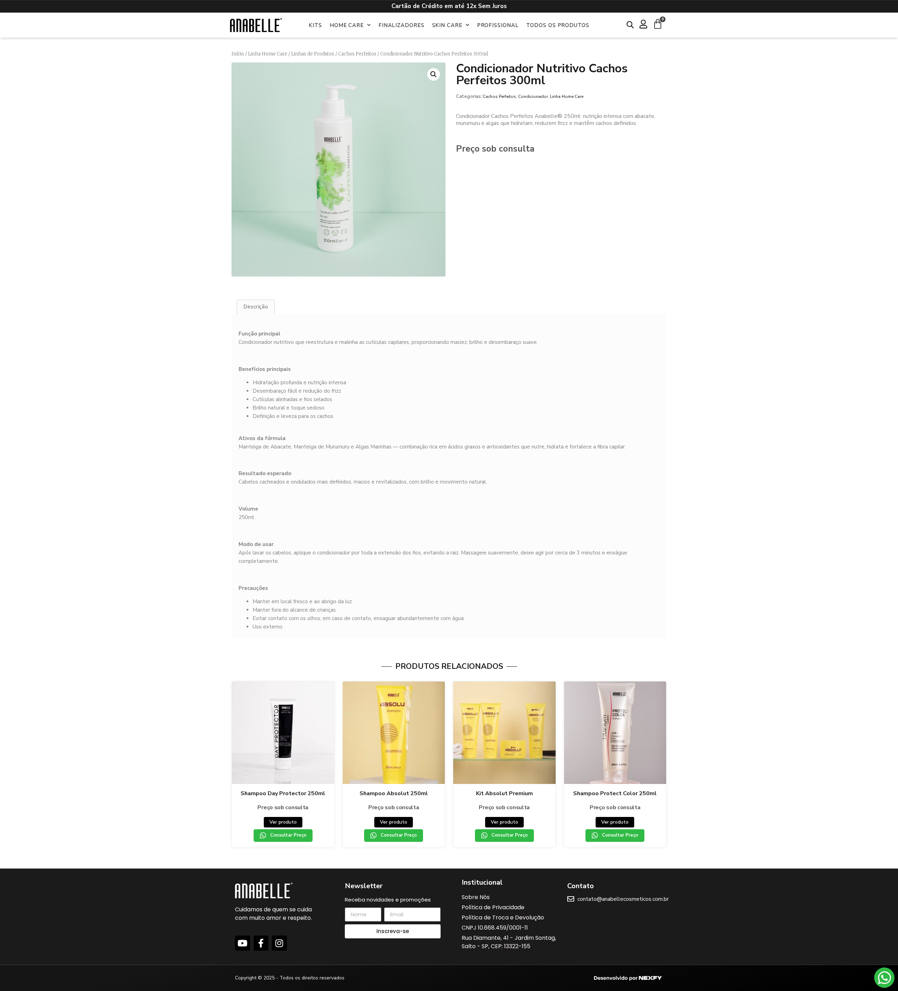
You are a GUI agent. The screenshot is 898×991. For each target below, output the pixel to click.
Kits (315, 25)
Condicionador (533, 96)
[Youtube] (242, 943)
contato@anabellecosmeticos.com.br (623, 899)
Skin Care (447, 25)
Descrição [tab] (255, 306)
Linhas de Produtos (312, 54)
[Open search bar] (630, 24)
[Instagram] (279, 943)
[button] (433, 74)
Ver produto (283, 822)
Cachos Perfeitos (357, 54)
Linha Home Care (267, 54)
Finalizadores (401, 25)
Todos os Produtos (557, 25)
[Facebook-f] (261, 943)
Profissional (498, 25)
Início (238, 54)
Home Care (347, 25)
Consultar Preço (288, 835)
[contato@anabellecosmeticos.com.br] (570, 899)
